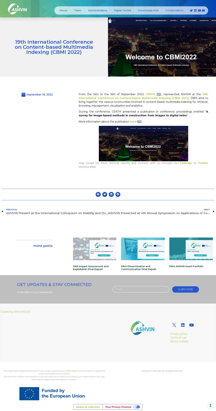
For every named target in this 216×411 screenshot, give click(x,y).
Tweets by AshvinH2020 (15, 311)
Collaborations (174, 10)
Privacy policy (178, 333)
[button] (98, 194)
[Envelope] (203, 10)
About (63, 10)
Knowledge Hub (148, 10)
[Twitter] (191, 10)
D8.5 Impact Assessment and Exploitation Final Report (90, 268)
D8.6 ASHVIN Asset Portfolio (186, 266)
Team (77, 10)
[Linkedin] (195, 10)
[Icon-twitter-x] (174, 325)
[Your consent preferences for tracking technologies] (210, 405)
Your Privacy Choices (118, 406)
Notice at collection (88, 406)
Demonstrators (97, 10)
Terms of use (178, 337)
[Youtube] (199, 10)
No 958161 (65, 374)
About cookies (179, 341)
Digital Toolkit (122, 10)
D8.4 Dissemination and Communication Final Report (138, 268)
